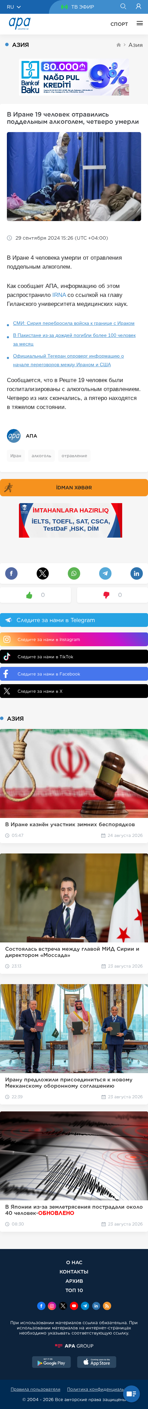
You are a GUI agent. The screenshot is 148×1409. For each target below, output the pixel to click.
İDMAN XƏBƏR (74, 487)
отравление (74, 455)
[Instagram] (52, 1306)
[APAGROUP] (74, 1346)
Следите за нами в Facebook (49, 674)
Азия (135, 45)
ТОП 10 (74, 1290)
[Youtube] (74, 1306)
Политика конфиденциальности (102, 1389)
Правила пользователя (35, 1389)
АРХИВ (74, 1281)
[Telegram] (85, 1306)
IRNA (59, 295)
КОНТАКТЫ (74, 1272)
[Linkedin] (96, 1306)
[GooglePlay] (51, 1362)
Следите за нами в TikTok (45, 656)
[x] (63, 1306)
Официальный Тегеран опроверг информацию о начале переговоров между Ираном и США (68, 360)
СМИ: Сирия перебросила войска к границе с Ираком (74, 323)
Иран (15, 455)
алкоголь (41, 455)
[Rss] (107, 1306)
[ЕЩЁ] (138, 24)
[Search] (123, 7)
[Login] (138, 6)
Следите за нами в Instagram (49, 639)
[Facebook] (41, 1306)
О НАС (74, 1262)
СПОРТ (119, 24)
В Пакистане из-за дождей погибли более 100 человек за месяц (74, 339)
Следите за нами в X (40, 691)
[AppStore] (96, 1362)
